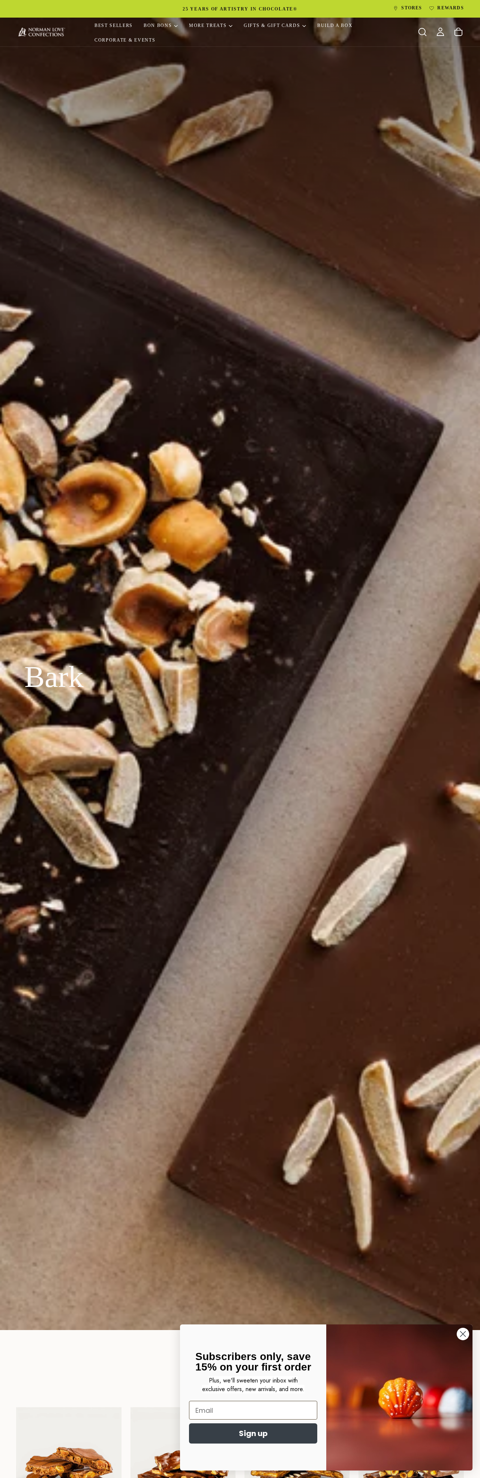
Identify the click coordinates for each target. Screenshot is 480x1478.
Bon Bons (158, 25)
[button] (422, 32)
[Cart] (458, 32)
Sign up (253, 1433)
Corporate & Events (124, 40)
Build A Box (334, 25)
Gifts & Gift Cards (272, 25)
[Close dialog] (463, 1334)
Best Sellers (113, 25)
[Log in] (440, 32)
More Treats (207, 25)
